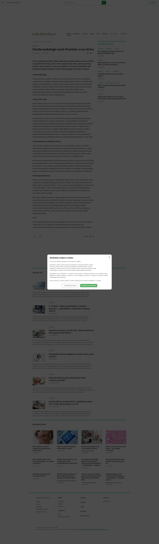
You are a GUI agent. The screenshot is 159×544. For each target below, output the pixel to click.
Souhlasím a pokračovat (88, 285)
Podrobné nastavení (70, 285)
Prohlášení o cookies (94, 280)
